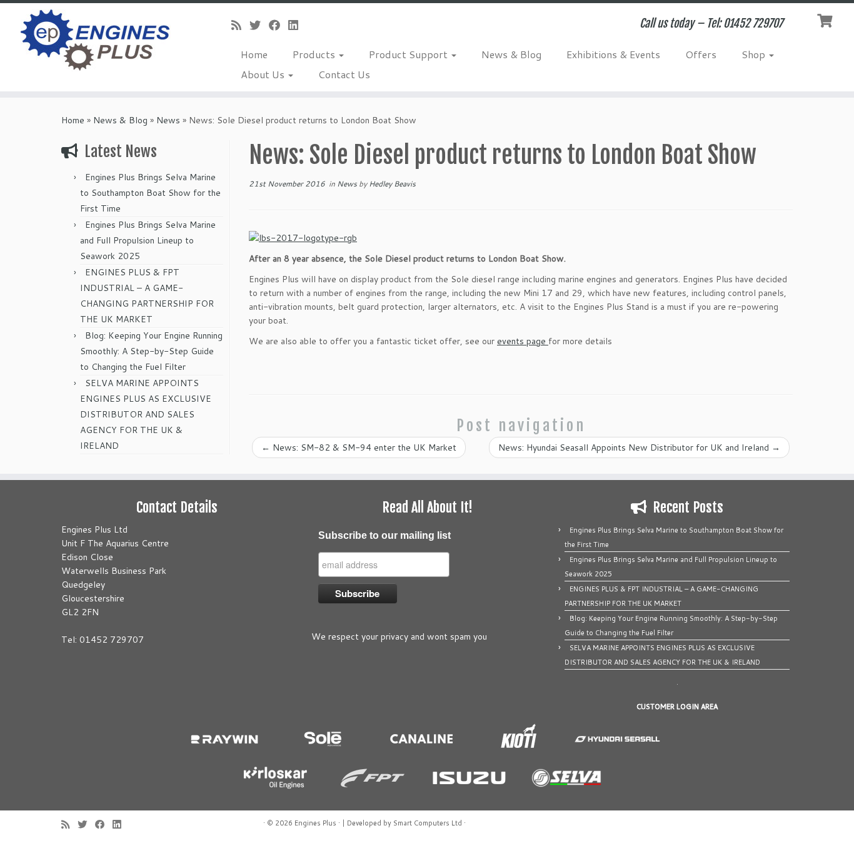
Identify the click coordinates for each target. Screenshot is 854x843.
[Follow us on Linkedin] (297, 25)
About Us (264, 74)
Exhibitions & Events (613, 54)
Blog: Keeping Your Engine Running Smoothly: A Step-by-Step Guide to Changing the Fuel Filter (151, 351)
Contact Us (344, 74)
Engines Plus (315, 823)
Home (254, 54)
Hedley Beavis (392, 183)
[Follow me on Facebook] (278, 25)
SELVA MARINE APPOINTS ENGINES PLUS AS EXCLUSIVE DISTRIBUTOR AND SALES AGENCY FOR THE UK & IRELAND (145, 414)
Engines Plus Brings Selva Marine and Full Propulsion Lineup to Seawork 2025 (148, 240)
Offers (700, 54)
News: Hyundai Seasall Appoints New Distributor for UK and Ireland (639, 447)
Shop (754, 54)
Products (315, 54)
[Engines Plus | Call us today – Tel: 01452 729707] (98, 40)
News (168, 120)
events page (522, 341)
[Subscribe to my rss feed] (240, 25)
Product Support (409, 54)
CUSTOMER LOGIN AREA (677, 707)
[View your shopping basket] (826, 19)
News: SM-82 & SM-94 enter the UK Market (358, 447)
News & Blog (511, 54)
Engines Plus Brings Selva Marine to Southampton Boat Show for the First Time (150, 193)
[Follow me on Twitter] (259, 25)
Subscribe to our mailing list (384, 535)
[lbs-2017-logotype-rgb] (303, 236)
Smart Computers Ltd (427, 823)
